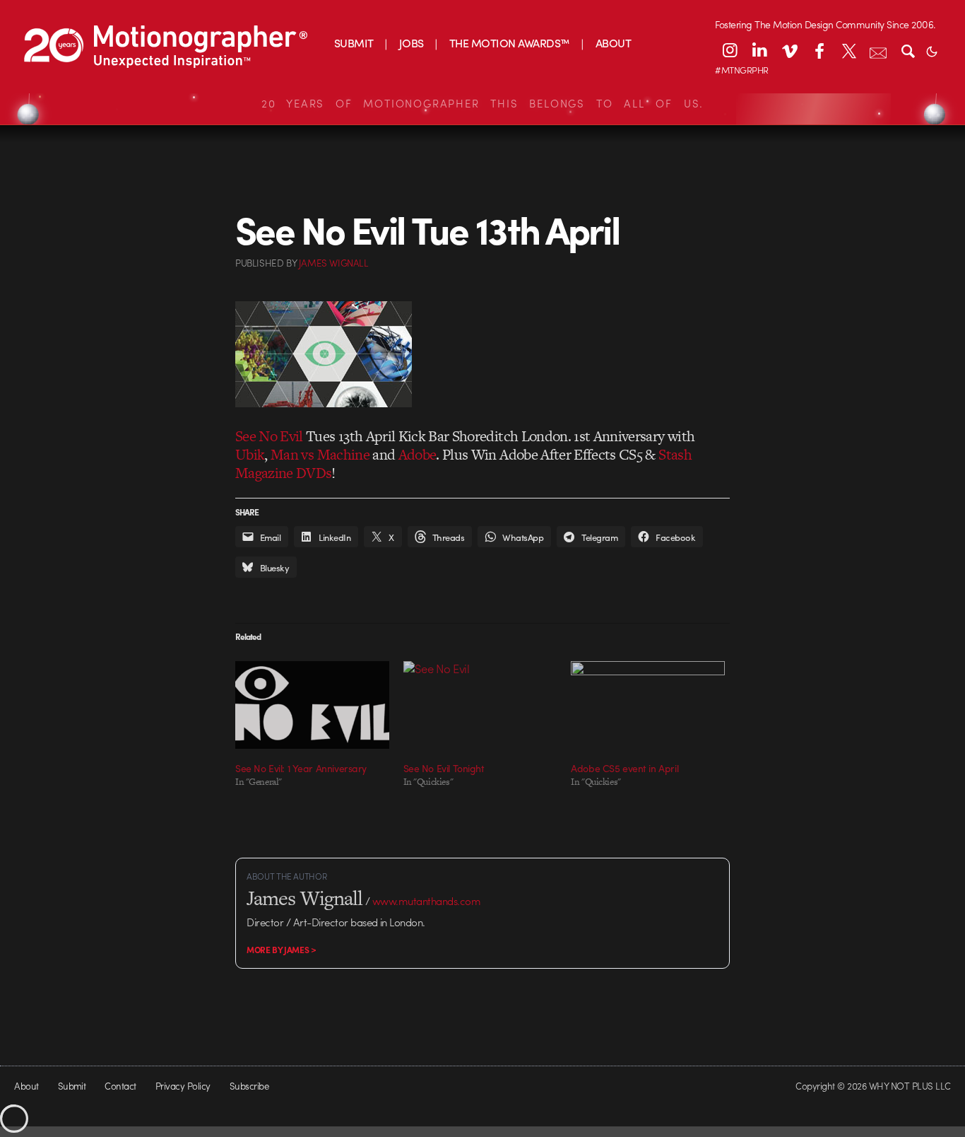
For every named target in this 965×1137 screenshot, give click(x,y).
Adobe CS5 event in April (624, 768)
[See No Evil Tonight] (480, 705)
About (26, 1085)
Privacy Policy (183, 1085)
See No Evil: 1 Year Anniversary (301, 768)
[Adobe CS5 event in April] (648, 705)
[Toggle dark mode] (932, 50)
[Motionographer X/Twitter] (848, 50)
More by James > (281, 949)
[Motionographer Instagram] (729, 50)
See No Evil (269, 436)
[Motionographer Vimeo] (789, 50)
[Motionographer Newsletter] (878, 50)
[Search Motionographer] (907, 50)
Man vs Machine (320, 454)
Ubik (249, 454)
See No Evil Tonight (444, 768)
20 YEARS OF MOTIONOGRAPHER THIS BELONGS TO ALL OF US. (482, 103)
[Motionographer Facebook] (818, 50)
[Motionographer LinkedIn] (759, 50)
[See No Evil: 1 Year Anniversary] (312, 705)
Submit (72, 1085)
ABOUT (613, 43)
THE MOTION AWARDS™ (509, 43)
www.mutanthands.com (426, 901)
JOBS (411, 43)
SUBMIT (354, 43)
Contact (120, 1085)
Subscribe (249, 1085)
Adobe (417, 454)
